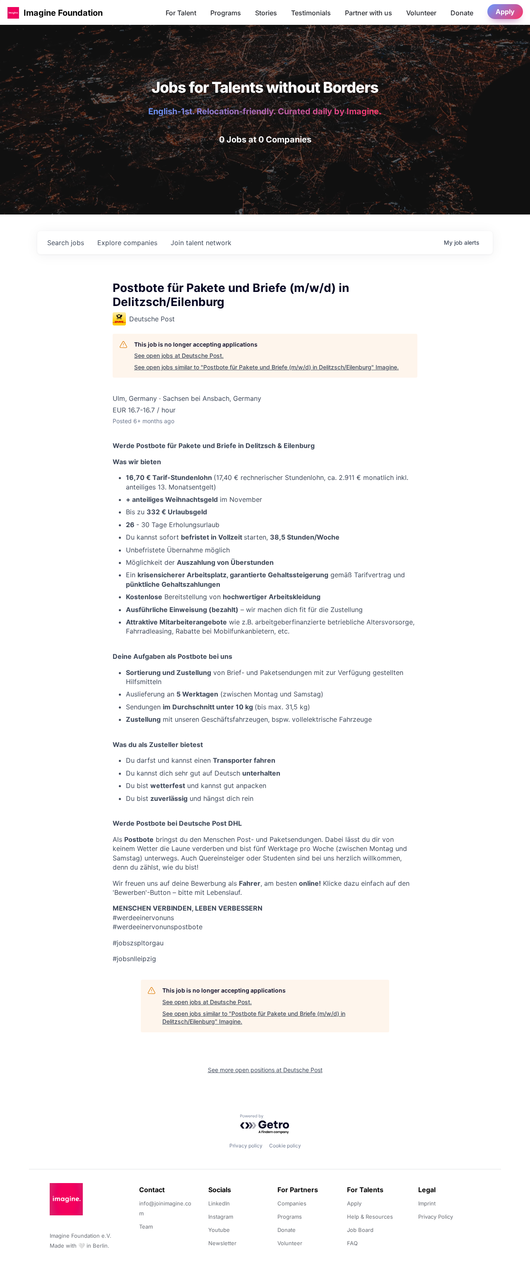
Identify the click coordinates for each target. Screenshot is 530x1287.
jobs (65, 243)
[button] (13, 12)
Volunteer (421, 13)
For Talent (181, 13)
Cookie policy (285, 1145)
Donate (461, 13)
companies (127, 243)
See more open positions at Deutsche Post (265, 1069)
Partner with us (368, 13)
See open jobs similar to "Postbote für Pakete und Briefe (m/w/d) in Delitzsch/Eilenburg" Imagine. (266, 367)
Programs (225, 13)
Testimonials (311, 13)
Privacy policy (246, 1145)
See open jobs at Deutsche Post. (179, 355)
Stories (266, 13)
